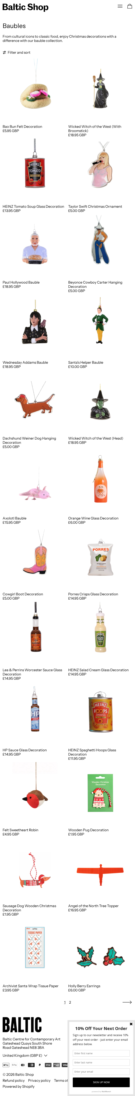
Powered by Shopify (18, 1086)
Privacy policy (39, 1080)
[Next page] (127, 1002)
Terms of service (67, 1080)
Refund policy (14, 1080)
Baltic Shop (24, 1074)
